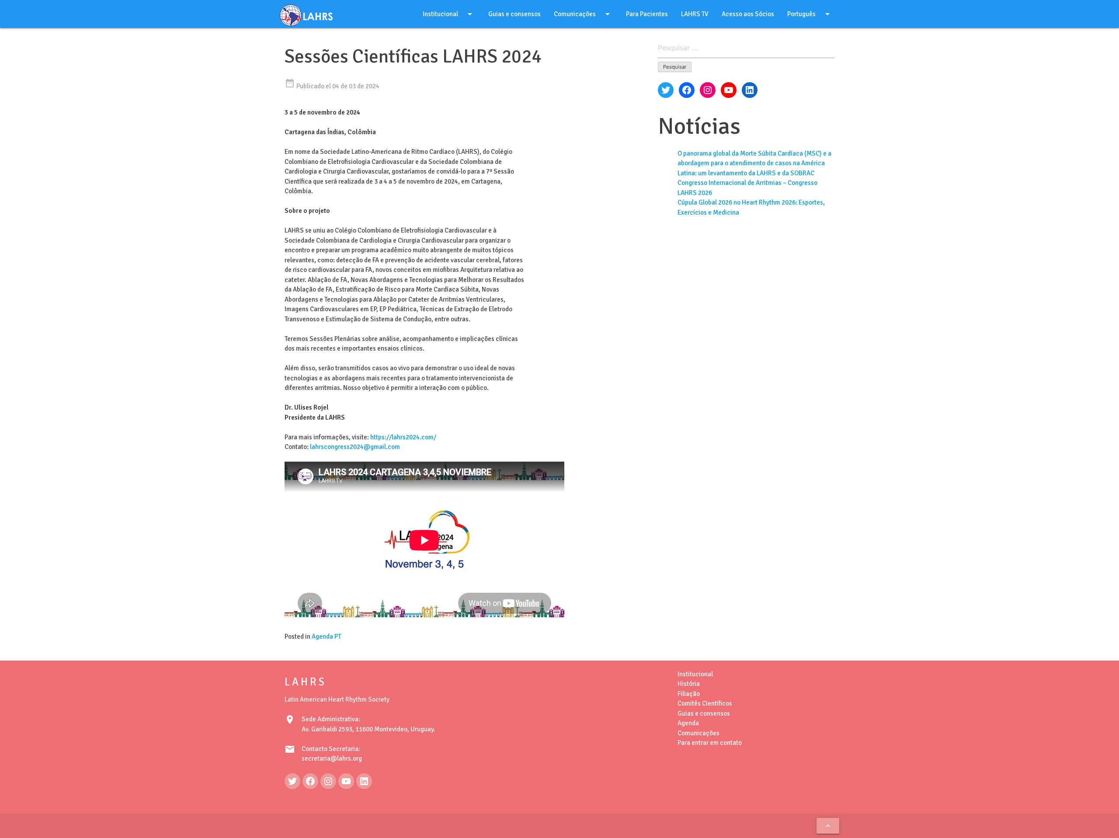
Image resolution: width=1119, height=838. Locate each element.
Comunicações (583, 14)
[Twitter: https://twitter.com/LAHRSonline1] (292, 781)
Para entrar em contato (710, 743)
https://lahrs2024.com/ (403, 437)
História (689, 684)
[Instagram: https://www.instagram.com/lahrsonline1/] (328, 781)
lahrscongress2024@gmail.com (355, 447)
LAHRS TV (695, 14)
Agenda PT (326, 636)
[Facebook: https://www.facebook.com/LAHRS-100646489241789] (310, 781)
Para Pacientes (647, 14)
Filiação (689, 694)
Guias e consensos (514, 14)
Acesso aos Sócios (748, 14)
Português (810, 14)
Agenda (688, 723)
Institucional (449, 14)
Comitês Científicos (705, 703)
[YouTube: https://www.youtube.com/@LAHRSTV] (346, 781)
